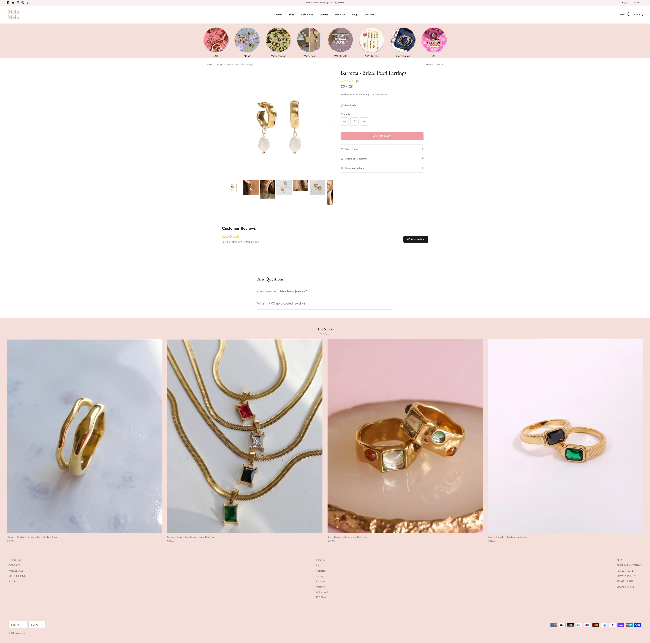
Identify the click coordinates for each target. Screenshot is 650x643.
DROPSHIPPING (17, 576)
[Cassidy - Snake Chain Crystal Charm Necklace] (245, 436)
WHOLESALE (15, 571)
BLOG (11, 581)
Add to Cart (382, 136)
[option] (279, 122)
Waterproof (322, 592)
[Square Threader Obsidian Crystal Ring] (565, 436)
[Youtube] (13, 2)
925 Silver (321, 597)
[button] (348, 105)
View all (325, 334)
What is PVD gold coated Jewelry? (281, 303)
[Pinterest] (22, 2)
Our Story (369, 14)
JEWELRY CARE (625, 571)
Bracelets (320, 581)
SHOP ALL (321, 560)
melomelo (20, 633)
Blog (354, 14)
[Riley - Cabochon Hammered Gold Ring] (405, 436)
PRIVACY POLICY (626, 576)
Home (279, 14)
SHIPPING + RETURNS (629, 565)
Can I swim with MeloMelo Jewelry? (282, 291)
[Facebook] (8, 2)
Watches (320, 587)
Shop (291, 14)
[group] (216, 42)
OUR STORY (14, 560)
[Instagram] (18, 2)
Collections (307, 14)
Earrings (219, 64)
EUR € (637, 2)
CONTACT (14, 565)
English (625, 2)
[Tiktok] (27, 2)
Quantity (345, 114)
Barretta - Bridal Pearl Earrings (239, 64)
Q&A (619, 560)
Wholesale (339, 14)
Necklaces (321, 571)
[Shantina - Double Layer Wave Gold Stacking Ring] (84, 436)
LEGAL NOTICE (625, 587)
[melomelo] (13, 14)
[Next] (329, 122)
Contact (324, 14)
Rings (318, 565)
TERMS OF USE (625, 581)
